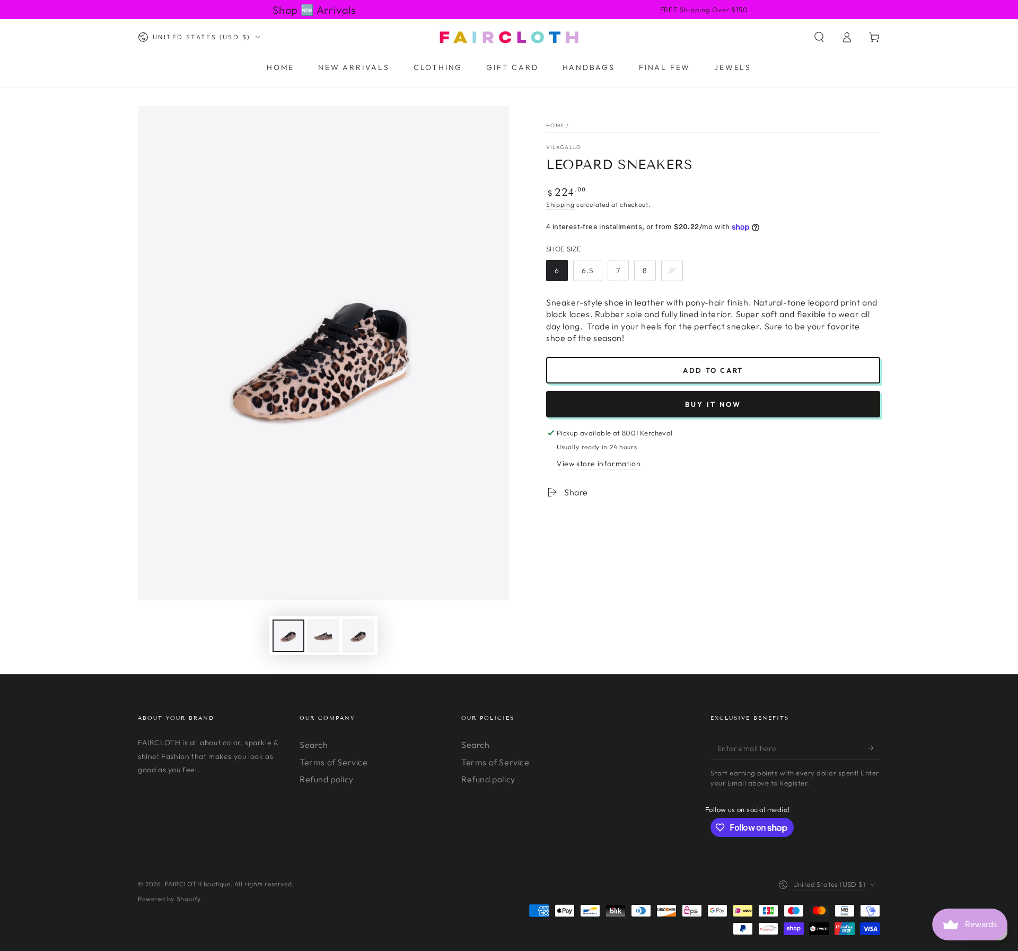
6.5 (588, 270)
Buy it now (713, 404)
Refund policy (327, 779)
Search (314, 744)
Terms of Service (334, 762)
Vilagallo (564, 147)
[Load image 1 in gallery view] (288, 636)
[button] (819, 37)
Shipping (560, 204)
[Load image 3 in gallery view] (358, 636)
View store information (598, 463)
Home (555, 125)
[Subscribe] (874, 748)
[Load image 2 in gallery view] (323, 636)
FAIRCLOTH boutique (198, 884)
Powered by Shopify (169, 899)
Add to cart (713, 370)
